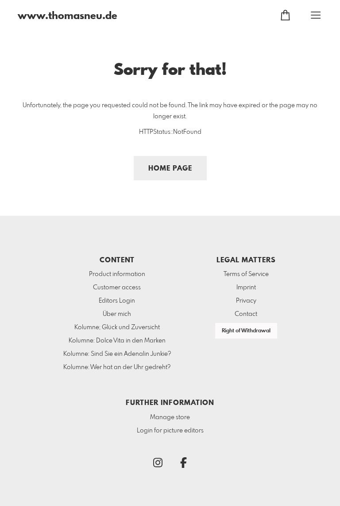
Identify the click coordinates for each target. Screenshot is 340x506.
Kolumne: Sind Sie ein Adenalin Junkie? (117, 354)
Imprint (246, 287)
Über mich (117, 314)
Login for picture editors (170, 431)
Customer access (117, 287)
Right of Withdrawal (246, 331)
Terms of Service (246, 274)
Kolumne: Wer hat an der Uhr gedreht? (116, 367)
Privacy (246, 301)
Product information (117, 274)
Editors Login (117, 301)
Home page (170, 168)
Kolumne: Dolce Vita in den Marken (117, 341)
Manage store (170, 417)
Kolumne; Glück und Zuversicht (117, 327)
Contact (246, 314)
